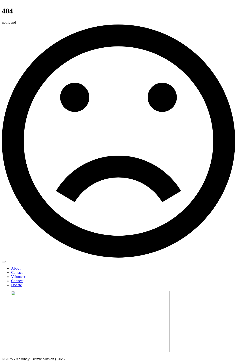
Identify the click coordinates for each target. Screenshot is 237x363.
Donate (16, 285)
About (15, 268)
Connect (17, 281)
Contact (16, 272)
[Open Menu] (4, 261)
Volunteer (18, 277)
